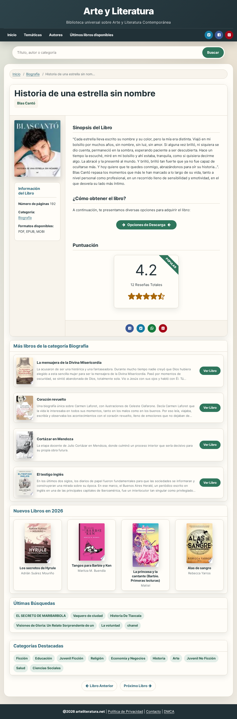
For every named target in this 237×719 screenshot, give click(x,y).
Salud (20, 668)
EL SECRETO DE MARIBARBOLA (41, 616)
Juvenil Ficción (71, 658)
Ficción (22, 658)
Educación (43, 658)
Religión (97, 658)
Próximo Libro (135, 686)
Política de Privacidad (125, 711)
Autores (55, 35)
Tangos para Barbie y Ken (92, 565)
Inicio (11, 35)
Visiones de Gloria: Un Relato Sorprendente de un (55, 625)
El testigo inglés (50, 474)
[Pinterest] (229, 35)
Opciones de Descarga (146, 225)
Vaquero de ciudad (88, 616)
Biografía (33, 74)
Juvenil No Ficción (201, 658)
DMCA (169, 711)
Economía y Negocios (128, 658)
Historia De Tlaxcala (125, 616)
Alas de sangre (199, 568)
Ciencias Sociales (47, 668)
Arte (176, 658)
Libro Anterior (101, 686)
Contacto (153, 711)
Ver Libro (210, 371)
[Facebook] (219, 35)
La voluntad (110, 625)
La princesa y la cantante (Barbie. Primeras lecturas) (145, 576)
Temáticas (33, 35)
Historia (159, 658)
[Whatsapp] (152, 328)
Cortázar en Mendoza (55, 439)
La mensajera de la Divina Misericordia (69, 362)
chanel (132, 625)
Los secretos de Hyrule (38, 568)
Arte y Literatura (118, 11)
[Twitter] (209, 35)
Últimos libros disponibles (91, 35)
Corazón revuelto (51, 399)
